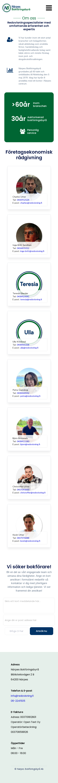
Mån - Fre (17, 748)
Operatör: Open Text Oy (25, 722)
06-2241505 (18, 701)
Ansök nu (41, 631)
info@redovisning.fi (22, 696)
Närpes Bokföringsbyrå (25, 669)
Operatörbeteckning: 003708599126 (24, 729)
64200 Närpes (19, 679)
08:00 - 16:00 (18, 753)
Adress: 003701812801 (23, 717)
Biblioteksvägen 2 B (22, 674)
